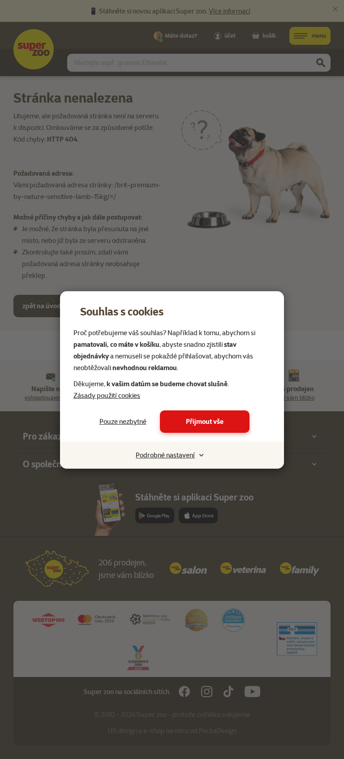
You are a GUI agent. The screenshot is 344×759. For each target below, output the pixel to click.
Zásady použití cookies (106, 395)
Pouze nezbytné (122, 421)
